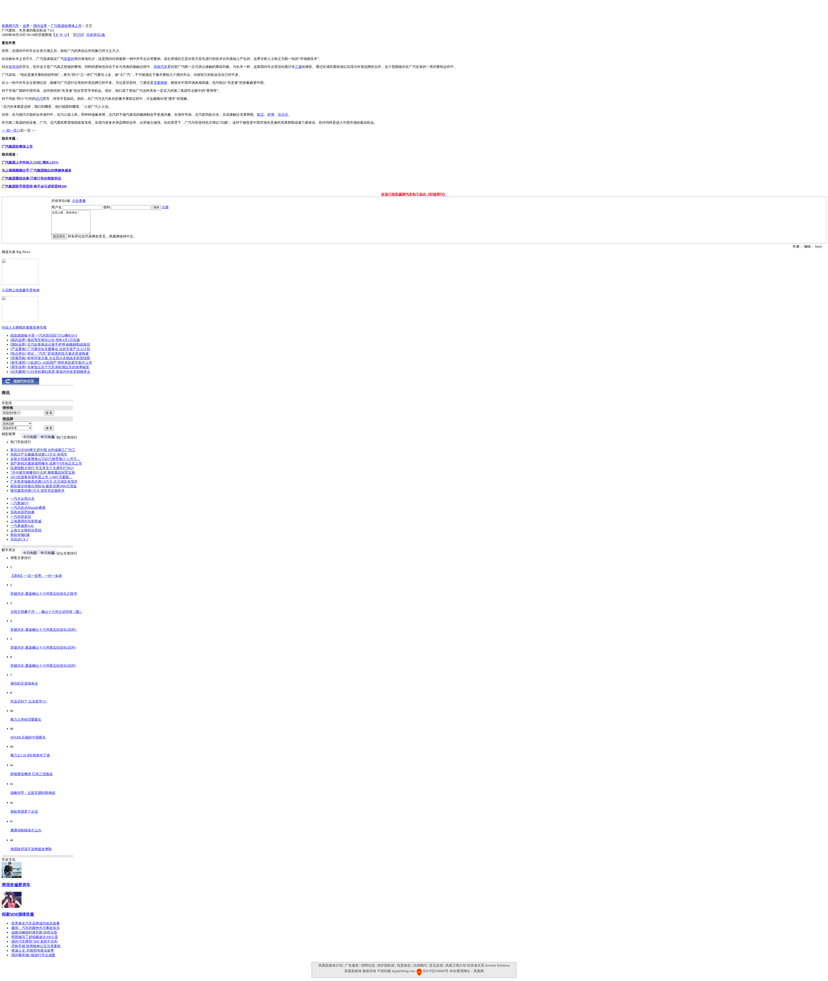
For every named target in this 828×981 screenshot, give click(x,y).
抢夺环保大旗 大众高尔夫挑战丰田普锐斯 (58, 358)
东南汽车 (160, 67)
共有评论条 (95, 35)
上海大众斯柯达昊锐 (25, 530)
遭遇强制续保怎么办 (25, 830)
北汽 (39, 98)
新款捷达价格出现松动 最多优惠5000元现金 (43, 486)
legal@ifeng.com (403, 971)
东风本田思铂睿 (22, 512)
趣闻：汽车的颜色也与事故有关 (35, 928)
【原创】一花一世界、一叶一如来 (36, 576)
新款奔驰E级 (20, 535)
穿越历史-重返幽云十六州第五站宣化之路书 (43, 593)
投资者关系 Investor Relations (488, 965)
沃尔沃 (283, 114)
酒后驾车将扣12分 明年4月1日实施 (53, 340)
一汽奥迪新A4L (22, 526)
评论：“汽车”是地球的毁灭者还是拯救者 (58, 353)
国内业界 (40, 26)
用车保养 (18, 367)
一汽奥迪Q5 (19, 503)
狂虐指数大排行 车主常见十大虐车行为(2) (42, 468)
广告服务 (352, 965)
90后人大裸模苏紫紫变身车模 (24, 327)
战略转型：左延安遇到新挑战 (32, 793)
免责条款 (404, 965)
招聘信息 (368, 965)
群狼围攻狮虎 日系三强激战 (31, 774)
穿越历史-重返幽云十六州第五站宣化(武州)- (43, 629)
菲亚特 (69, 59)
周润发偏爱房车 (16, 885)
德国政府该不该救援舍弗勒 (31, 849)
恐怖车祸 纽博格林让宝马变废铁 (36, 946)
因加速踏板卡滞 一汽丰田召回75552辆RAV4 (43, 335)
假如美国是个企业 (24, 811)
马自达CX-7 (19, 539)
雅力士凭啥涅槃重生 (25, 719)
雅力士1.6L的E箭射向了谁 (30, 755)
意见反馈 (436, 965)
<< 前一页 (9, 130)
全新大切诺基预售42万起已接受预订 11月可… (45, 459)
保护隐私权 (386, 965)
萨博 (270, 114)
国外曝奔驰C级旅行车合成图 (33, 955)
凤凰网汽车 (10, 26)
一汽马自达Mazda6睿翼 (27, 507)
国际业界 (18, 344)
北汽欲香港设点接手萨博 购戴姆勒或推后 (58, 344)
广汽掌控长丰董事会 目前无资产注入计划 (58, 349)
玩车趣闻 (18, 371)
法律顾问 (420, 965)
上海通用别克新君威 (25, 521)
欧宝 (260, 114)
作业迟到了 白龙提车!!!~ (28, 701)
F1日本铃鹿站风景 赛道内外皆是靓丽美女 (58, 371)
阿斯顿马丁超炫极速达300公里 (34, 937)
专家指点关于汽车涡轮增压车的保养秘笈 (58, 367)
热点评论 (18, 353)
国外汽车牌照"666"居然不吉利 (34, 941)
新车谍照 (18, 362)
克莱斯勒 (160, 82)
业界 (26, 26)
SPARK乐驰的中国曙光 (28, 737)
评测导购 (18, 358)
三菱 (298, 67)
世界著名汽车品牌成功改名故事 (35, 923)
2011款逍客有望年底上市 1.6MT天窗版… (41, 477)
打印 (78, 35)
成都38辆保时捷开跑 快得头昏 (34, 932)
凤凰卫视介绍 (455, 965)
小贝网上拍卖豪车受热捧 (21, 290)
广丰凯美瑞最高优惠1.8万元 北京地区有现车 (44, 481)
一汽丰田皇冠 (20, 517)
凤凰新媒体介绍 (330, 965)
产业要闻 (18, 349)
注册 (165, 207)
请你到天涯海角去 (24, 683)
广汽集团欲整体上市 (66, 26)
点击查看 (79, 201)
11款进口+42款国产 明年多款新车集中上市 (59, 362)
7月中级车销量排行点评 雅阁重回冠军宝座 (42, 472)
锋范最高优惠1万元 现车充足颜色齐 (37, 490)
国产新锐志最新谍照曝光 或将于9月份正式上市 (46, 463)
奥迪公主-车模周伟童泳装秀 (32, 950)
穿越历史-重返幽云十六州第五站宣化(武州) (43, 647)
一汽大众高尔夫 (22, 498)
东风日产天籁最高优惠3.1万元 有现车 (38, 454)
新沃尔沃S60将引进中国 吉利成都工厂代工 (42, 450)
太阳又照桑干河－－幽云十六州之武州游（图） (46, 612)
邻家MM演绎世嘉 (18, 914)
